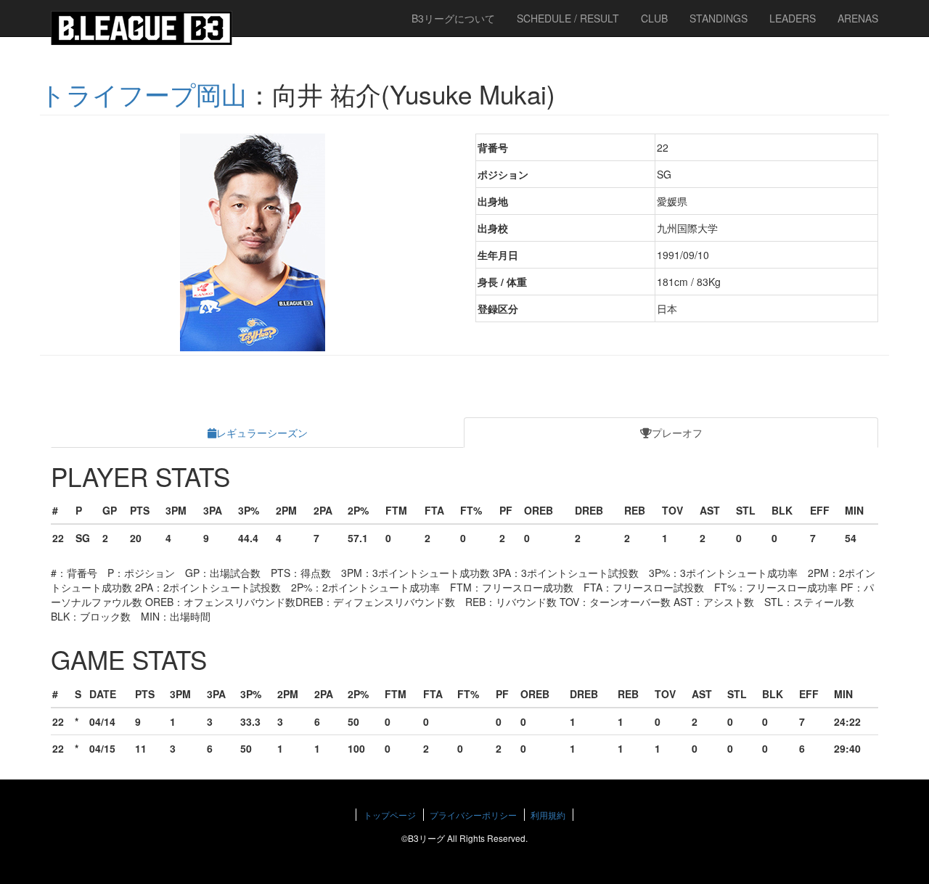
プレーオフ (677, 432)
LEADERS (792, 18)
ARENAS (858, 18)
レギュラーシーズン (262, 432)
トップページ (390, 815)
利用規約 (548, 815)
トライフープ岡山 (143, 93)
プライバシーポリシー (473, 815)
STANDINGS (718, 18)
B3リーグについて (453, 18)
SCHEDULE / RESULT (568, 18)
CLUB (654, 18)
